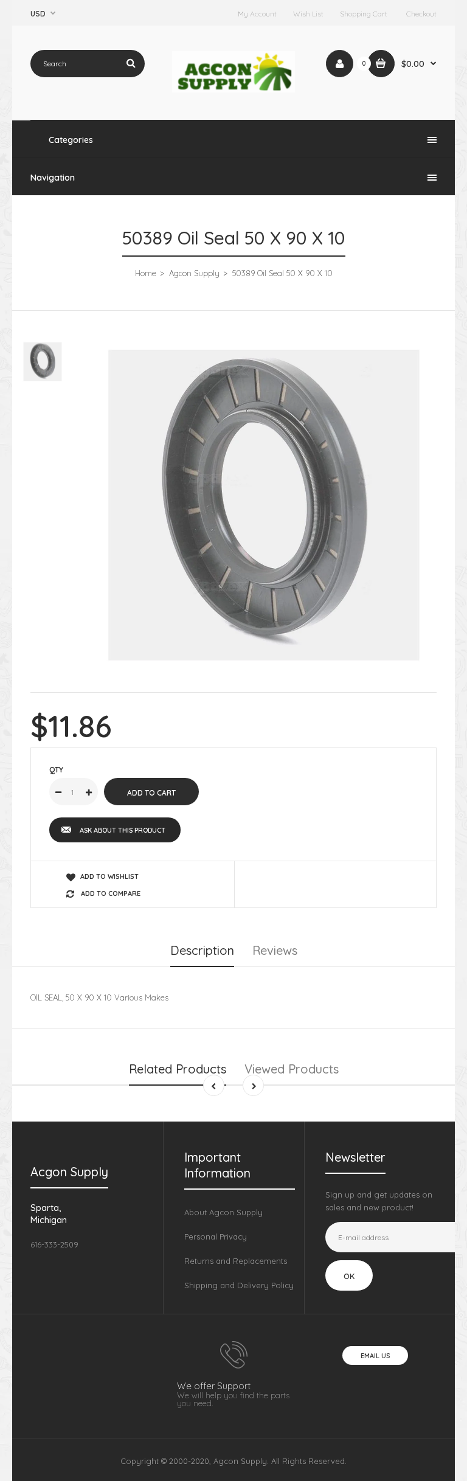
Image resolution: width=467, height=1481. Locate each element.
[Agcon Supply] (234, 89)
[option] (264, 505)
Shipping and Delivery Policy (239, 1285)
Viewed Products (291, 1069)
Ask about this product (122, 830)
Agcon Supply (194, 273)
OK (349, 1276)
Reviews (274, 950)
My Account (257, 13)
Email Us (375, 1355)
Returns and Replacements (235, 1261)
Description (202, 950)
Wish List (308, 13)
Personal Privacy (215, 1236)
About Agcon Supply (223, 1212)
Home (145, 273)
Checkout (421, 13)
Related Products (177, 1069)
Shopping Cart (363, 13)
